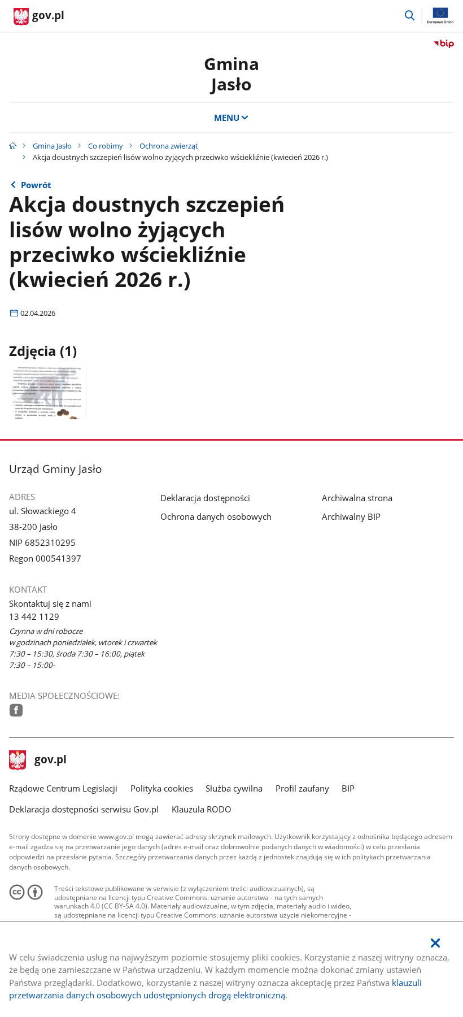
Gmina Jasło (231, 73)
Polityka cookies (161, 788)
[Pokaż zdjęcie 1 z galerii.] (48, 393)
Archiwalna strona (357, 497)
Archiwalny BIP (351, 516)
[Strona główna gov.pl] (12, 146)
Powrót (36, 184)
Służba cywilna (234, 788)
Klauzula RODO (201, 809)
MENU (226, 117)
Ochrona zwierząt (168, 146)
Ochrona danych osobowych (216, 516)
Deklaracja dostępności (205, 497)
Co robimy (105, 146)
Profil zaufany (302, 788)
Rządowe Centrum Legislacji (63, 788)
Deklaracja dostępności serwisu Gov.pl (84, 809)
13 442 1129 (34, 616)
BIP (348, 788)
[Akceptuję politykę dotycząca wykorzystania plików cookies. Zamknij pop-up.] (435, 943)
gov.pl (50, 760)
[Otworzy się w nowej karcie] (16, 710)
